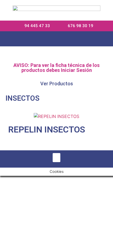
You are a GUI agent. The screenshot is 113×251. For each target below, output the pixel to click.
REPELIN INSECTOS (46, 129)
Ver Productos (56, 83)
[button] (56, 38)
